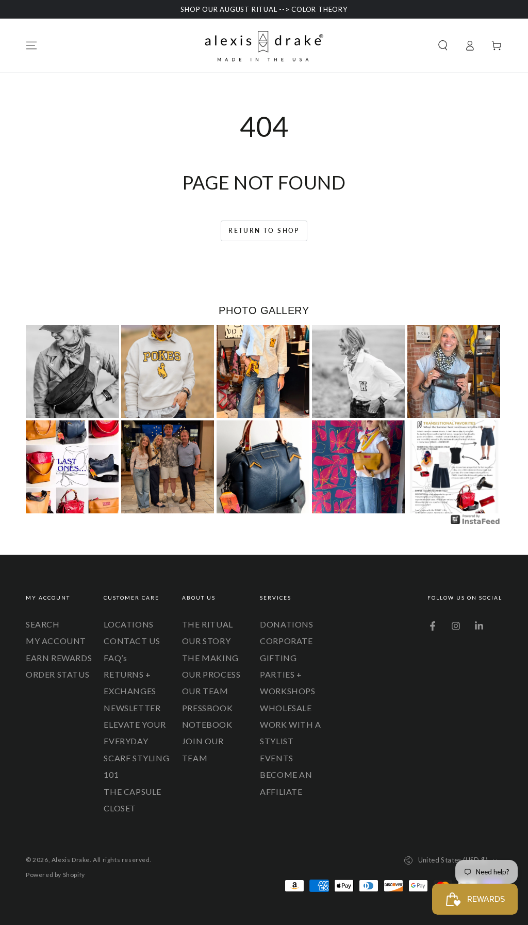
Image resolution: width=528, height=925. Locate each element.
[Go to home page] (264, 45)
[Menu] (31, 45)
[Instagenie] (475, 523)
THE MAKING (210, 658)
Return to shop (264, 230)
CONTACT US (132, 641)
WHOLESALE (285, 708)
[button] (443, 45)
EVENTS (276, 758)
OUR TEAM (205, 691)
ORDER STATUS (57, 674)
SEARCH (43, 624)
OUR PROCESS (211, 674)
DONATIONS (286, 624)
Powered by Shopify (55, 875)
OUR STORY (206, 641)
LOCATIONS (128, 624)
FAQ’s (115, 658)
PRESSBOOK (207, 708)
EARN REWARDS (59, 658)
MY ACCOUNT (56, 641)
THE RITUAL (207, 624)
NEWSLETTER (132, 708)
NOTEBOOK (207, 724)
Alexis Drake (71, 860)
